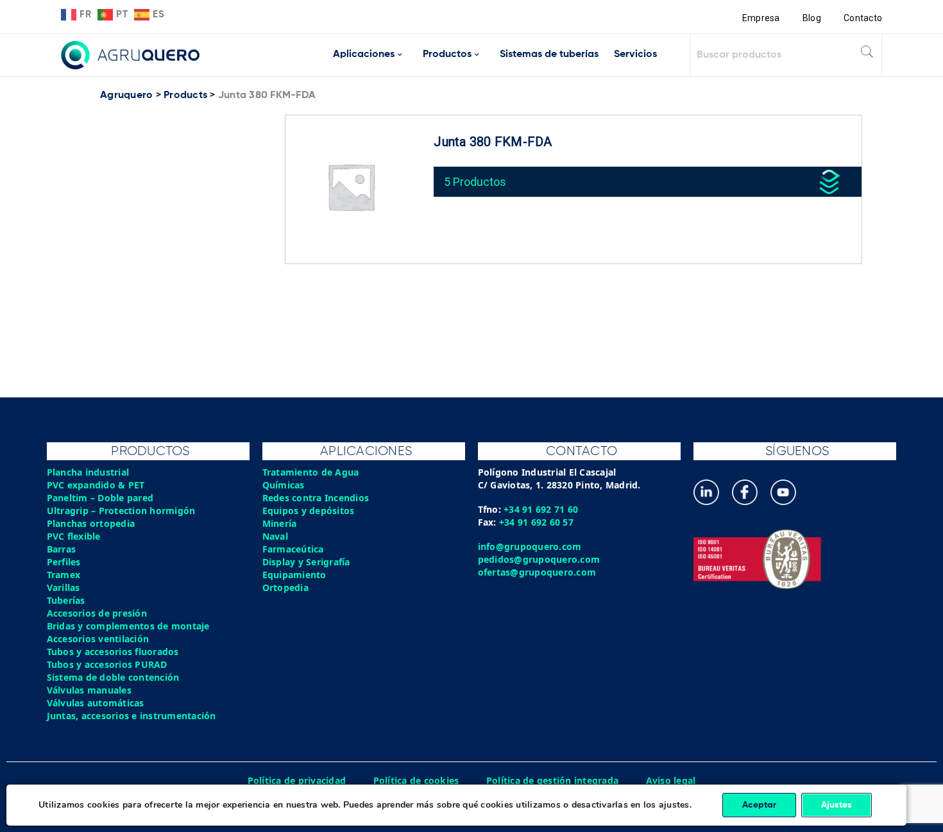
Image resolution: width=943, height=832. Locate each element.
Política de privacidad (297, 780)
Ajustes (836, 805)
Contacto (863, 18)
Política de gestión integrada (552, 780)
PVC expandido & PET (96, 485)
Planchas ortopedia (91, 523)
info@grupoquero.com (530, 546)
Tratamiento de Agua (310, 472)
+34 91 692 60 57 (536, 522)
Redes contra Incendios (316, 498)
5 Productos (475, 181)
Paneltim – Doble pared (100, 498)
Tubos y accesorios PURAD (107, 664)
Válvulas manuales (89, 690)
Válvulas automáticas (95, 703)
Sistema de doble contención (113, 677)
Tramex (64, 575)
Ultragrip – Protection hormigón (121, 510)
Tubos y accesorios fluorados (113, 651)
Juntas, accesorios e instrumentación (131, 716)
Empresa (761, 18)
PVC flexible (74, 536)
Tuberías (66, 600)
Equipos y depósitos (308, 510)
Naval (275, 536)
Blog (812, 18)
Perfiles (64, 562)
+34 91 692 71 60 (541, 509)
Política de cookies (416, 780)
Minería (279, 523)
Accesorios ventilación (98, 639)
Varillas (63, 587)
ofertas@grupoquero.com (537, 572)
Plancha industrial (88, 472)
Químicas (283, 485)
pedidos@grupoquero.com (539, 559)
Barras (61, 549)
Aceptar (759, 805)
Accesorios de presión (97, 613)
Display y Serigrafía (306, 562)
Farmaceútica (293, 549)
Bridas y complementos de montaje (128, 626)
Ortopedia (285, 587)
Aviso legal (671, 780)
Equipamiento (294, 575)
